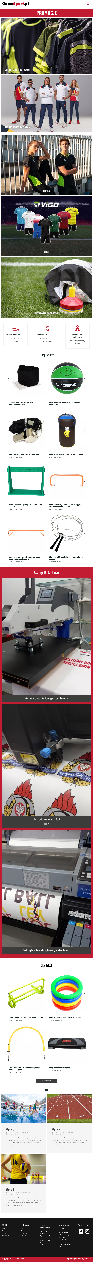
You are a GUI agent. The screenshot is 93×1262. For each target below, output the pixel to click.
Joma (4, 1233)
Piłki (22, 1228)
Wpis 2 (56, 1129)
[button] (8, 378)
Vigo (3, 1228)
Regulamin (70, 1259)
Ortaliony (24, 1233)
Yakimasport (6, 1235)
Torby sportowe (26, 1231)
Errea (4, 1231)
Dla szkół (24, 1235)
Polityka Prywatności (83, 1259)
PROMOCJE (46, 12)
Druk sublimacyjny (46, 1240)
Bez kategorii (23, 1132)
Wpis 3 (10, 1129)
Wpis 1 (10, 1189)
